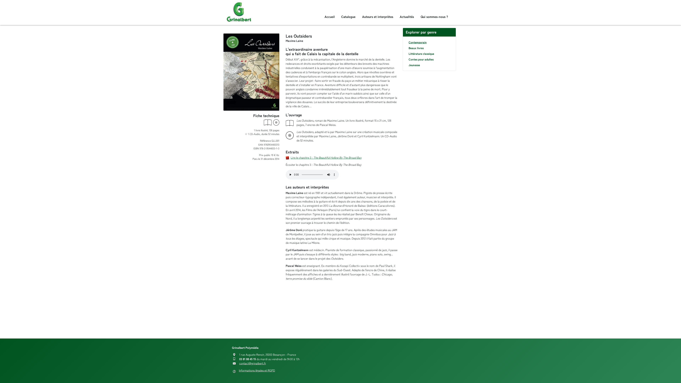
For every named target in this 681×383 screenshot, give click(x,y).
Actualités (407, 17)
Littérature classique (421, 53)
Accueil (330, 17)
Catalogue (348, 17)
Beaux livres (416, 48)
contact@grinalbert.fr (252, 363)
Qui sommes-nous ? (434, 17)
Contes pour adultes (421, 59)
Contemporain (418, 42)
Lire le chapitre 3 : (326, 157)
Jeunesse (414, 65)
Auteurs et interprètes (377, 17)
